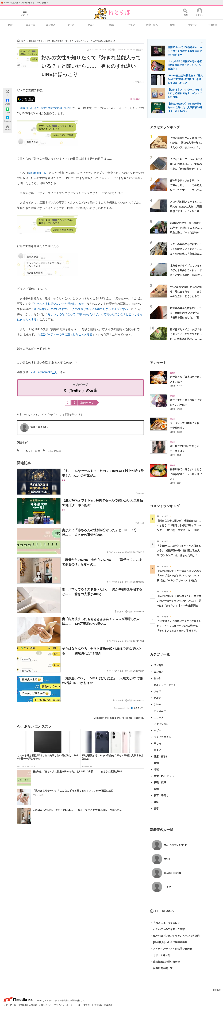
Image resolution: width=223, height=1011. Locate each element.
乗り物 (157, 743)
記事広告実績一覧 (161, 968)
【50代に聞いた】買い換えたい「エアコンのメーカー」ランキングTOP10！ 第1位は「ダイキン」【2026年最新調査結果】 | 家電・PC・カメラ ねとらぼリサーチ (179, 605)
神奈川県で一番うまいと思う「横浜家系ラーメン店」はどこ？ (186, 474)
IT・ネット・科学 (30, 451)
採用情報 (98, 1005)
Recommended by (122, 708)
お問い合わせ (45, 1005)
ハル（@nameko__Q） (45, 372)
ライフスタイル (162, 737)
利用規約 (217, 990)
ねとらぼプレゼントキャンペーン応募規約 (174, 935)
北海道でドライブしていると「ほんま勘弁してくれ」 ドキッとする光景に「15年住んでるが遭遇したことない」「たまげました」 (186, 275)
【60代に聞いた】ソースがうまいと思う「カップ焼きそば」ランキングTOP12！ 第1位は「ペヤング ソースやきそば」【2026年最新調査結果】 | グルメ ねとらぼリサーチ (180, 580)
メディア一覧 (10, 1005)
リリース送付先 (160, 955)
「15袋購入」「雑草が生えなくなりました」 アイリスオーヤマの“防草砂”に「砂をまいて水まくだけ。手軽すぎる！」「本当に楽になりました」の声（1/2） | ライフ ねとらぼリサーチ (179, 630)
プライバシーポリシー (64, 1005)
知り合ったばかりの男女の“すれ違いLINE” (46, 107)
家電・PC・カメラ (164, 776)
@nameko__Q (37, 172)
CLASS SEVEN (172, 873)
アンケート (158, 363)
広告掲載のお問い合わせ (165, 961)
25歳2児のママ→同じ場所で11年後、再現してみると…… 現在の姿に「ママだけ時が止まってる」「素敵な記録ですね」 (187, 232)
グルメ (91, 25)
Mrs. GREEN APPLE (175, 845)
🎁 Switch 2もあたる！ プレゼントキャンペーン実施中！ (25, 3)
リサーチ (192, 25)
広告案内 (33, 1005)
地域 (111, 25)
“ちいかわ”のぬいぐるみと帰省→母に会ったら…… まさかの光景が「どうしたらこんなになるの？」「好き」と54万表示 (186, 296)
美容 (156, 808)
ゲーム (157, 704)
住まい (131, 25)
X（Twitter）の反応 (81, 390)
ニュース (30, 25)
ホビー (157, 730)
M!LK (167, 859)
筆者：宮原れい (39, 427)
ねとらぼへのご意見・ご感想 (167, 929)
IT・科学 (158, 665)
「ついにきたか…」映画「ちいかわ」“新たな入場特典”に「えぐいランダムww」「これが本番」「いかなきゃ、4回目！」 (186, 147)
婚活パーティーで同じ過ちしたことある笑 (65, 334)
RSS (79, 1005)
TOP (10, 25)
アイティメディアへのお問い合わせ (171, 948)
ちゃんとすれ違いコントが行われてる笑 (59, 303)
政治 (156, 788)
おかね (157, 678)
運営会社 (87, 1005)
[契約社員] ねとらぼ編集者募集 (168, 942)
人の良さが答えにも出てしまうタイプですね (100, 309)
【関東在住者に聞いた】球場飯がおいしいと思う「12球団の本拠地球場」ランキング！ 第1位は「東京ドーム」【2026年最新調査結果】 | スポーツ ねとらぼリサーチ (179, 530)
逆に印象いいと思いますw (50, 309)
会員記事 (212, 25)
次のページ (87, 402)
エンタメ (50, 25)
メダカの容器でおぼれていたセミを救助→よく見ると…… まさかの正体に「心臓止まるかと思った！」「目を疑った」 (187, 254)
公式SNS (22, 1005)
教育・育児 (152, 25)
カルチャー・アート (165, 684)
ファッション (161, 723)
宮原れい (140, 82)
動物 (172, 25)
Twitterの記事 (53, 451)
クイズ (71, 25)
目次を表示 (135, 99)
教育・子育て (161, 795)
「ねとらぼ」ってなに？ (165, 922)
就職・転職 (160, 782)
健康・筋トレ (161, 756)
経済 (156, 802)
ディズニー (160, 710)
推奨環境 (108, 1005)
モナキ (167, 887)
